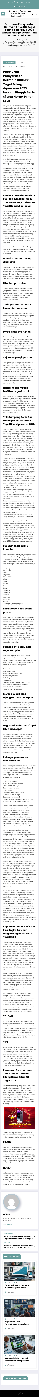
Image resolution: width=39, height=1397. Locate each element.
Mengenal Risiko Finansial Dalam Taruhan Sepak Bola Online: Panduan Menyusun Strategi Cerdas (17, 1359)
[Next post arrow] (34, 1246)
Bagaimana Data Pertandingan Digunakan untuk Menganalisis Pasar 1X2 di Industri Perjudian (18, 1322)
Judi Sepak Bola (9, 63)
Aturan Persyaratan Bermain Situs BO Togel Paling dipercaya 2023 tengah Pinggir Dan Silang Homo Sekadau (18, 1246)
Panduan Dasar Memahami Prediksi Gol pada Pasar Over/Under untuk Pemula (17, 1286)
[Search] (32, 14)
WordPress (24, 1392)
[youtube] (24, 6)
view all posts (7, 1224)
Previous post (8, 1233)
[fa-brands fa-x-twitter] (17, 6)
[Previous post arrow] (34, 1236)
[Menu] (3, 13)
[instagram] (22, 6)
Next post (7, 1242)
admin (22, 63)
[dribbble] (19, 6)
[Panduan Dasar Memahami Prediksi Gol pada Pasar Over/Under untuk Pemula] (19, 1271)
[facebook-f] (14, 6)
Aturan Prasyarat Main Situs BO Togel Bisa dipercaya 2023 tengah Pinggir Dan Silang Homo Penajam (18, 1237)
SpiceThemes (22, 1394)
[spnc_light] (36, 14)
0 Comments (21, 66)
